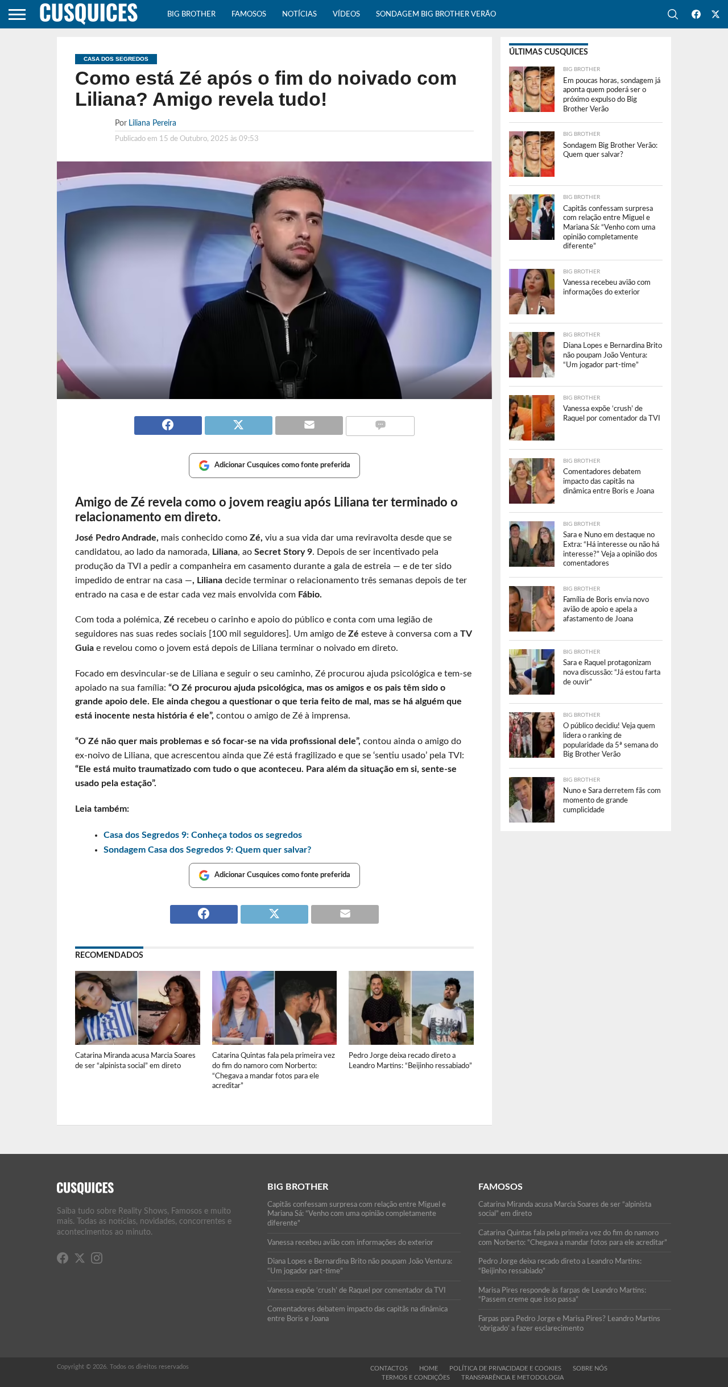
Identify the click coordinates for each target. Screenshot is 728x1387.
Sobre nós (590, 1368)
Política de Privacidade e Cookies (505, 1368)
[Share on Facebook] (168, 420)
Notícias (299, 14)
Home (428, 1368)
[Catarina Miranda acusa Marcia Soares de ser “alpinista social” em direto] (137, 1043)
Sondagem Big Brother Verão (436, 14)
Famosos (248, 14)
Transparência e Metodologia (512, 1377)
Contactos (389, 1368)
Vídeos (346, 14)
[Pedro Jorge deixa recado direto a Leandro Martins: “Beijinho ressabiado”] (411, 1043)
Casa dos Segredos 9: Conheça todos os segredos (203, 835)
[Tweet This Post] (238, 420)
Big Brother (191, 14)
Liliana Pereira (152, 123)
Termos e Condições (416, 1377)
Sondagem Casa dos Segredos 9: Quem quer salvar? (207, 849)
